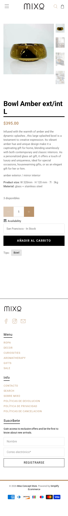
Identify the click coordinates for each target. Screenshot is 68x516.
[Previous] (9, 30)
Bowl (16, 252)
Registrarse (34, 462)
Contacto (11, 385)
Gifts (7, 363)
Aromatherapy (15, 357)
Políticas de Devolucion (22, 401)
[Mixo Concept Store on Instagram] (14, 322)
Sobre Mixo (12, 395)
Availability (14, 221)
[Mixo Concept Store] (34, 6)
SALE (7, 368)
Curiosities (12, 352)
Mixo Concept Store (27, 486)
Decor (8, 347)
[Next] (48, 30)
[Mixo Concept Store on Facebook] (6, 322)
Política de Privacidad (20, 406)
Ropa (7, 342)
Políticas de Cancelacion (23, 411)
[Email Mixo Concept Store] (23, 322)
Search (9, 390)
